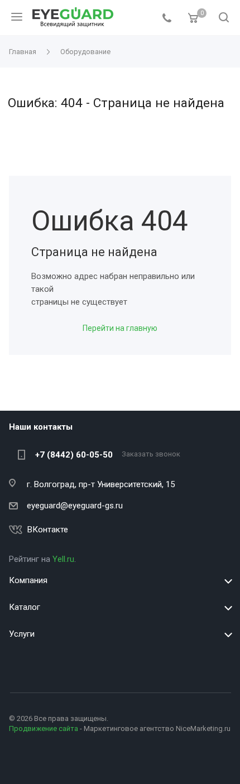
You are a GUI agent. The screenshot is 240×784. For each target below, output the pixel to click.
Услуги (22, 634)
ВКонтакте (47, 530)
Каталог (24, 607)
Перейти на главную (120, 328)
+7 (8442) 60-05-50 (74, 455)
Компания (28, 580)
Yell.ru (63, 559)
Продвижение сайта (43, 728)
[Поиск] (224, 18)
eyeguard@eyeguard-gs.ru (75, 506)
